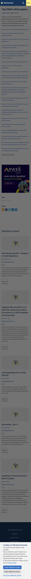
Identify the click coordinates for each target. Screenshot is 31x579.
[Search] (23, 3)
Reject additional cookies (12, 571)
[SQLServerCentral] (1, 3)
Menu (28, 3)
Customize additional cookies (12, 575)
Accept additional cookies (12, 567)
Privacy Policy (12, 563)
